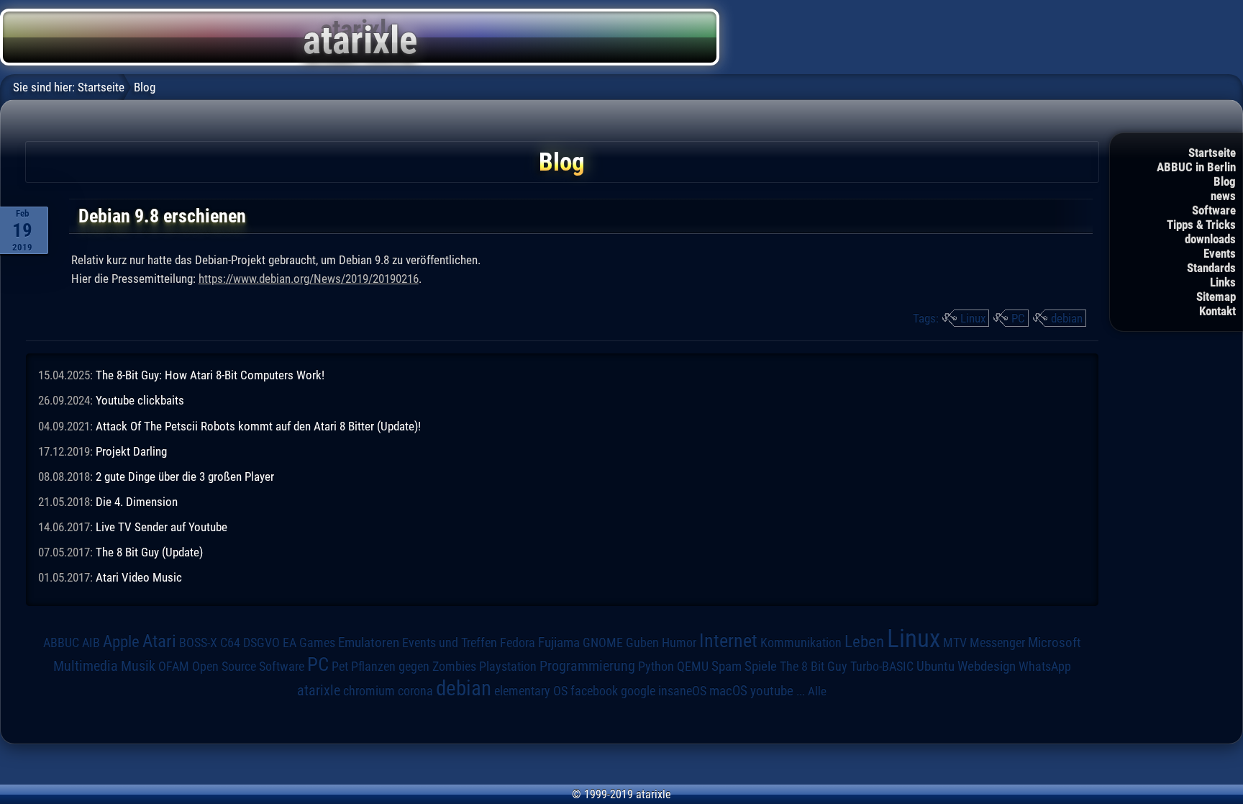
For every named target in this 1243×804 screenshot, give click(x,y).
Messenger (997, 643)
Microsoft (1054, 642)
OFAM (173, 666)
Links (1223, 282)
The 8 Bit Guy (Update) (149, 552)
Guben (642, 643)
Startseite (1212, 152)
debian (1067, 318)
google (638, 691)
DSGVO (261, 642)
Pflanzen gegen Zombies (413, 666)
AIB (91, 643)
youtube (771, 690)
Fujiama (559, 643)
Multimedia (85, 665)
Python (656, 666)
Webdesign (986, 666)
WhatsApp (1045, 666)
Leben (864, 641)
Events (1219, 253)
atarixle (318, 690)
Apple (121, 641)
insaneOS (682, 691)
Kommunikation (801, 642)
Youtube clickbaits (140, 400)
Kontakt (1217, 311)
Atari (159, 640)
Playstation (508, 666)
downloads (1210, 239)
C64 (230, 643)
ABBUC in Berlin (1196, 167)
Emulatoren (368, 643)
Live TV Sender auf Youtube (161, 527)
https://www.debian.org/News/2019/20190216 (309, 278)
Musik (138, 666)
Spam (726, 666)
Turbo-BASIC (882, 666)
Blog (1225, 181)
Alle (817, 691)
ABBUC (61, 643)
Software (1214, 210)
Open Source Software (248, 666)
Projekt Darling (131, 451)
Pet (340, 666)
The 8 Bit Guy (813, 666)
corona (415, 691)
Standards (1211, 268)
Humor (679, 643)
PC (1018, 318)
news (1223, 196)
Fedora (517, 642)
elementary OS (531, 690)
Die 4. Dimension (137, 501)
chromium (369, 691)
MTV (955, 642)
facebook (594, 691)
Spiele (761, 666)
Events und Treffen (449, 642)
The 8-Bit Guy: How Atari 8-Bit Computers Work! (210, 375)
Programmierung (587, 666)
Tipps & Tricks (1201, 224)
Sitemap (1216, 296)
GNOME (603, 642)
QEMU (693, 666)
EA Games (309, 643)
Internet (728, 640)
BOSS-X (198, 643)
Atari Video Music (139, 577)
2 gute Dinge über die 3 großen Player (185, 476)
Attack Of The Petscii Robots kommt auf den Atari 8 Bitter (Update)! (258, 426)
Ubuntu (935, 666)
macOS (728, 690)
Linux (972, 318)
